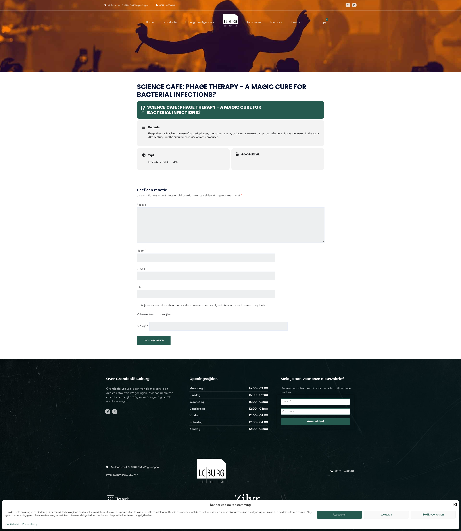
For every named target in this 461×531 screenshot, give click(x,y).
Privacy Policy (29, 524)
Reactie (142, 205)
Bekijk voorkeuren (433, 514)
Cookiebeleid (13, 524)
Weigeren (386, 514)
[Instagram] (354, 5)
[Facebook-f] (107, 411)
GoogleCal (250, 154)
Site (139, 287)
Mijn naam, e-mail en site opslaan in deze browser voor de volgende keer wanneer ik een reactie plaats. (203, 305)
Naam (141, 251)
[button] (454, 504)
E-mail (142, 269)
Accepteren (339, 514)
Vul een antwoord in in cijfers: (154, 314)
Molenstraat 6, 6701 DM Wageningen (128, 5)
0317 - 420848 (167, 5)
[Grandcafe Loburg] (230, 28)
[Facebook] (348, 5)
